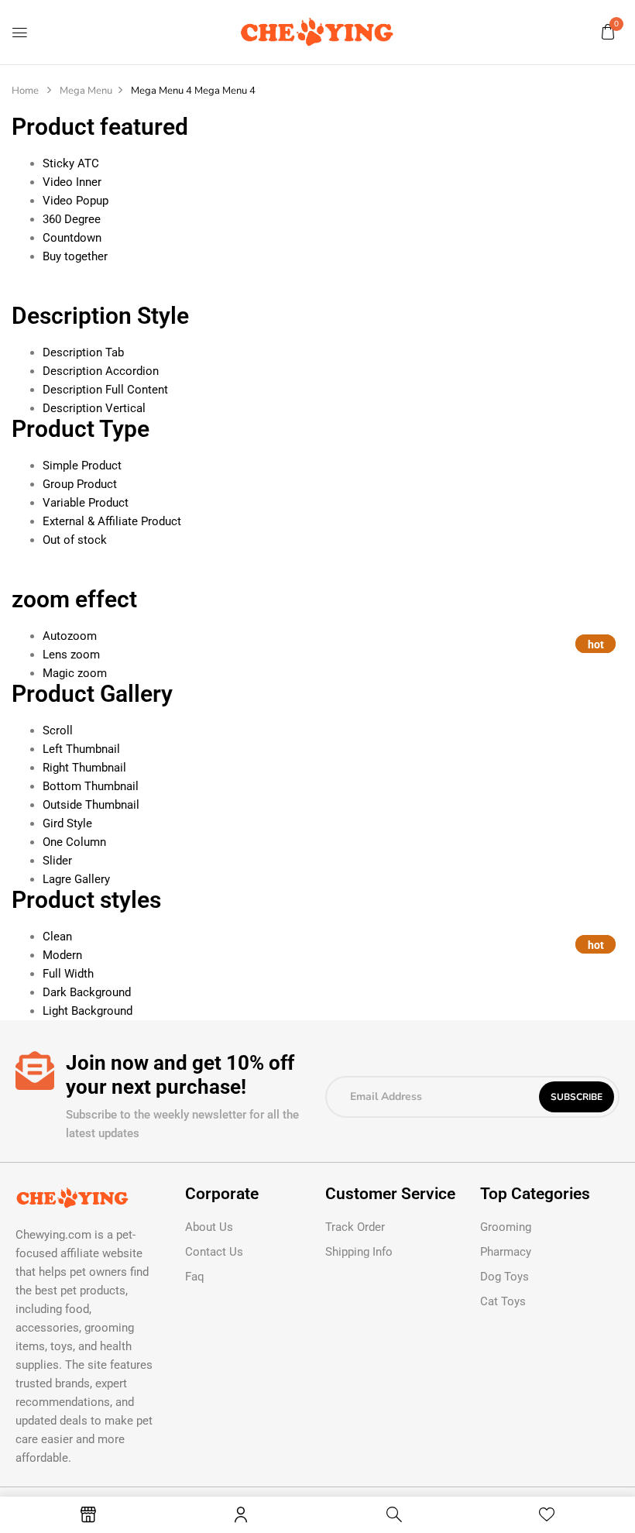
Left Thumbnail (81, 749)
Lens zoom (71, 655)
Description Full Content (105, 390)
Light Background (87, 1011)
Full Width (68, 974)
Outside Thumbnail (91, 805)
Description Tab (83, 352)
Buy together (75, 256)
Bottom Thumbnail (91, 786)
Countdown (72, 238)
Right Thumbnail (84, 768)
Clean (57, 937)
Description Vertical (94, 408)
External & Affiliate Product (112, 521)
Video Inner (72, 182)
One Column (74, 842)
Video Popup (75, 201)
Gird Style (67, 823)
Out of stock (75, 540)
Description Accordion (101, 371)
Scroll (58, 730)
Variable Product (86, 503)
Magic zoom (75, 673)
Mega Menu (86, 91)
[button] (608, 32)
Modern (62, 955)
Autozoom (70, 636)
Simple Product (82, 466)
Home (25, 91)
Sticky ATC (71, 163)
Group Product (80, 484)
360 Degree (72, 219)
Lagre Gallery (76, 879)
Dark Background (87, 992)
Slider (57, 861)
